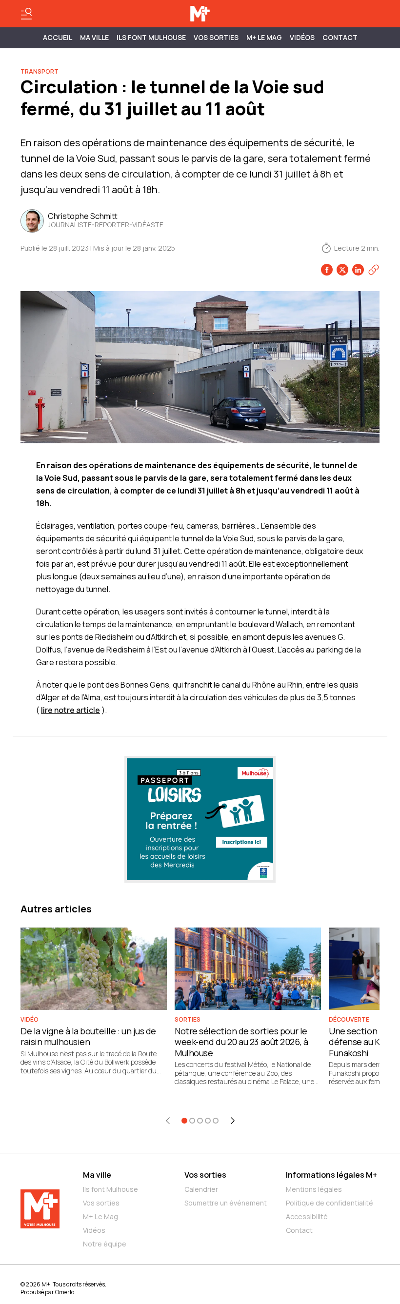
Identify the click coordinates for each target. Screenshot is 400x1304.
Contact (340, 37)
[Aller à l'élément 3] (200, 1121)
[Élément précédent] (168, 1120)
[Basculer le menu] (26, 14)
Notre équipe (104, 1243)
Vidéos (302, 37)
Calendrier (201, 1189)
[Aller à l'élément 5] (216, 1121)
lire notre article (70, 710)
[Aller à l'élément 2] (192, 1121)
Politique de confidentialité (329, 1202)
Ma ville (97, 1174)
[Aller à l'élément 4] (208, 1121)
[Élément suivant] (232, 1120)
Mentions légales (314, 1189)
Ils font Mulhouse (110, 1189)
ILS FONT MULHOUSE (151, 37)
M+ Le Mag (264, 37)
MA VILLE (94, 37)
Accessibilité (307, 1216)
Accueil (57, 37)
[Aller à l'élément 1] (184, 1121)
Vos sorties (216, 37)
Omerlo (64, 1292)
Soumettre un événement (225, 1202)
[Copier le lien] (374, 270)
